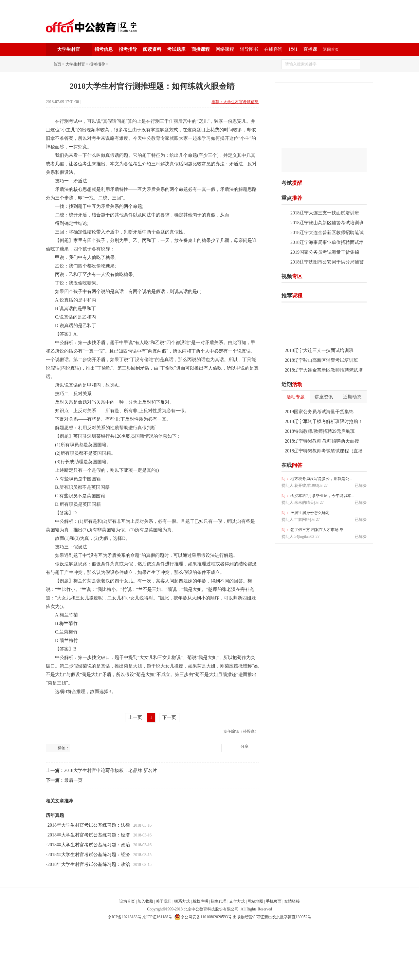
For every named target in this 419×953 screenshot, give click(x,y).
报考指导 (128, 49)
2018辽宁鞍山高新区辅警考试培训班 (327, 222)
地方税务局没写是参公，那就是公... (320, 478)
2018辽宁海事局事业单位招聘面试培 (327, 242)
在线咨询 (273, 49)
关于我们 (164, 901)
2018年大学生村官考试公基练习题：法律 (88, 825)
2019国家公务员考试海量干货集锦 (324, 252)
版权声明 (200, 901)
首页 (57, 64)
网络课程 (225, 49)
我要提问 (356, 465)
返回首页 (331, 49)
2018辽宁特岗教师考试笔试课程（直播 (324, 451)
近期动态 (352, 396)
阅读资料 (152, 49)
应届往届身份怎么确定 (309, 512)
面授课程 (200, 49)
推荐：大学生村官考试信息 (235, 102)
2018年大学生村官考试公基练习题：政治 (88, 844)
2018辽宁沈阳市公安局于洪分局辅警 (327, 262)
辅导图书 (249, 49)
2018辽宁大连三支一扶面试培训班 (324, 213)
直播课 (310, 49)
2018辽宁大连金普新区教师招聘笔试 (327, 232)
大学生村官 (75, 64)
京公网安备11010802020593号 (206, 917)
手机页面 (274, 901)
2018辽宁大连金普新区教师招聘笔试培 (324, 370)
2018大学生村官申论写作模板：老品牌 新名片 (110, 770)
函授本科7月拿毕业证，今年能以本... (321, 495)
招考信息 (104, 49)
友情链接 (292, 901)
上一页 (135, 717)
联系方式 (182, 901)
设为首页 (127, 901)
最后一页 (73, 780)
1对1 (293, 49)
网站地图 (255, 901)
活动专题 (295, 396)
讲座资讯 (324, 396)
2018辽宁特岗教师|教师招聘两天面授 (322, 441)
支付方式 (237, 901)
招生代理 (219, 901)
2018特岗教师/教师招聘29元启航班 (320, 431)
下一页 (169, 717)
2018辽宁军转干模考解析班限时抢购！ (324, 421)
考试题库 (176, 49)
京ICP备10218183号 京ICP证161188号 (140, 917)
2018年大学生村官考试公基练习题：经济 (88, 835)
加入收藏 (145, 901)
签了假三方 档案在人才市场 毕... (317, 529)
